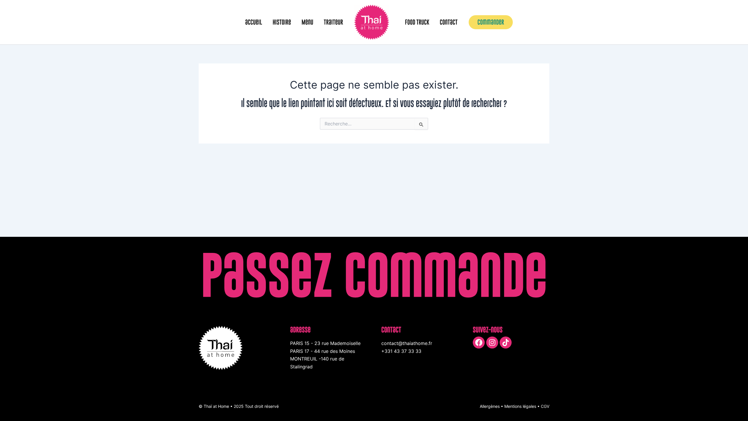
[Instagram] (492, 342)
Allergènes (490, 406)
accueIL (253, 22)
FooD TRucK (417, 22)
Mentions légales (520, 406)
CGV (545, 406)
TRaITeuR (333, 22)
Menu (307, 22)
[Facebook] (479, 342)
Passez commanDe (374, 275)
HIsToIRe (282, 22)
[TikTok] (506, 342)
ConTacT (449, 22)
